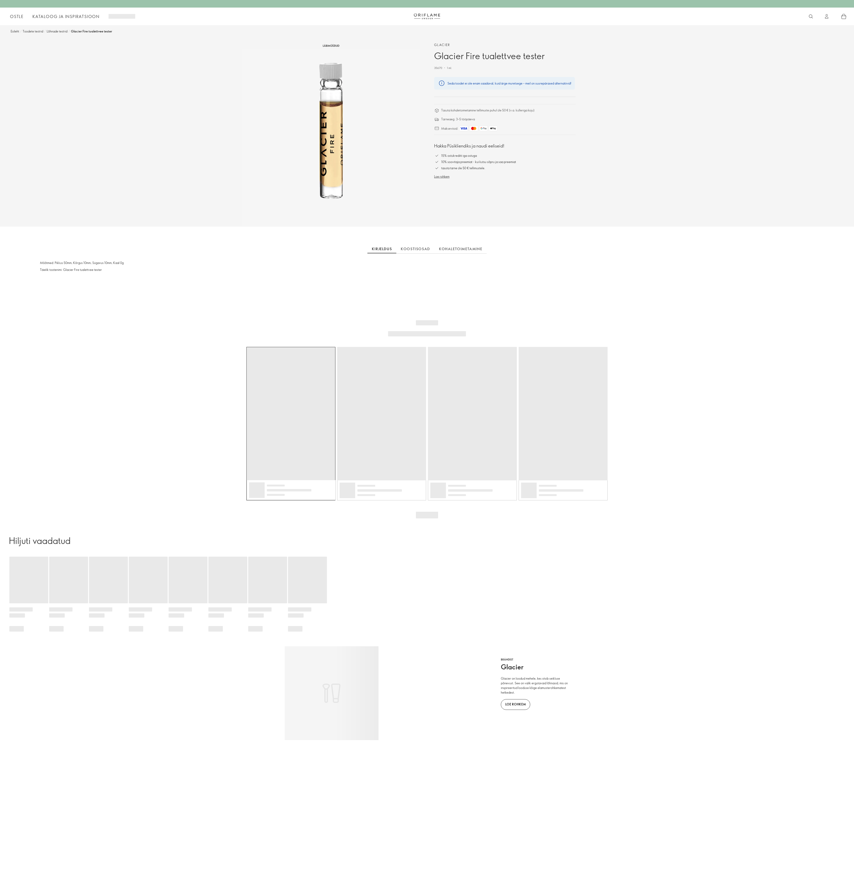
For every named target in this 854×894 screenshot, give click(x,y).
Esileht (15, 31)
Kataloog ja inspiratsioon (66, 16)
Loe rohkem (441, 176)
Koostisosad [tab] (415, 248)
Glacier (442, 45)
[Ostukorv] (843, 16)
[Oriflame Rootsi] (427, 16)
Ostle (17, 16)
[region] (331, 138)
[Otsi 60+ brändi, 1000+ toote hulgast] (811, 16)
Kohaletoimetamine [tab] (460, 248)
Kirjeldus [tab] (382, 248)
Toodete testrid (33, 31)
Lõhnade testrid (57, 31)
